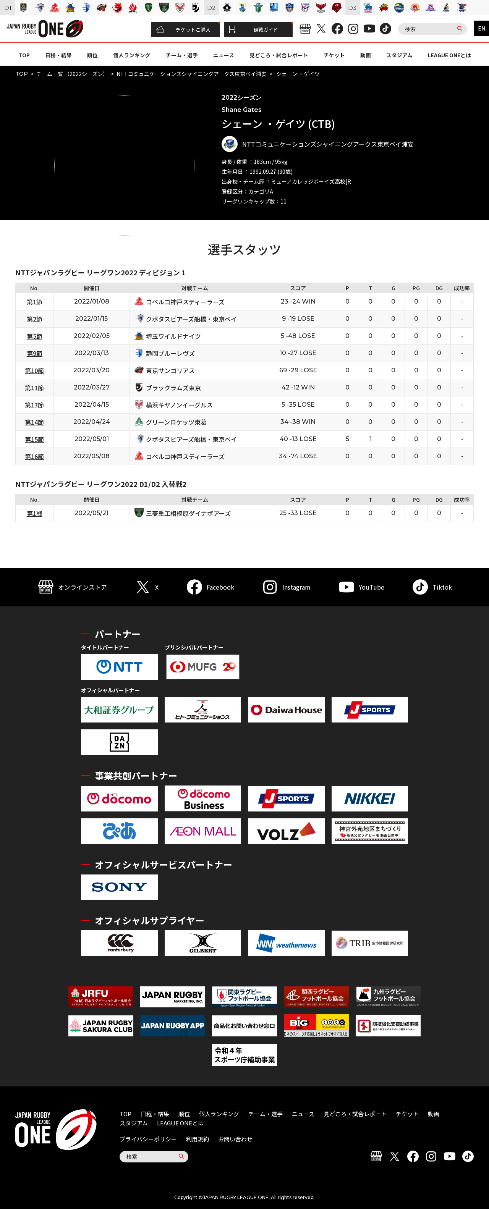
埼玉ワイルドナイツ (173, 336)
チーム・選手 (182, 55)
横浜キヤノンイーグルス (179, 405)
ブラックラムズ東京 (173, 388)
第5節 (34, 336)
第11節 (34, 387)
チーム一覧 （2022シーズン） (72, 74)
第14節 (34, 422)
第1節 (34, 301)
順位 (92, 55)
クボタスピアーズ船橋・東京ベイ (191, 319)
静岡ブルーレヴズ (170, 353)
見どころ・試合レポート (278, 55)
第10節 (34, 370)
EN (481, 28)
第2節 (34, 318)
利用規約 (197, 1139)
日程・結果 (58, 55)
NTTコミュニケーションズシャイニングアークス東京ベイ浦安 (192, 74)
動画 (365, 55)
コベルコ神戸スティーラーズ (185, 302)
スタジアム (399, 55)
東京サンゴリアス (170, 370)
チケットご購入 (193, 29)
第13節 (34, 404)
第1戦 (34, 513)
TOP (24, 55)
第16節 (34, 456)
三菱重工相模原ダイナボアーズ (188, 513)
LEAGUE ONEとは (449, 55)
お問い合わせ (235, 1139)
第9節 (34, 353)
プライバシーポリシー (148, 1139)
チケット (334, 55)
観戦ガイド (265, 29)
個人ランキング (132, 55)
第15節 (34, 439)
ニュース (223, 55)
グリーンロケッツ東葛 (176, 422)
